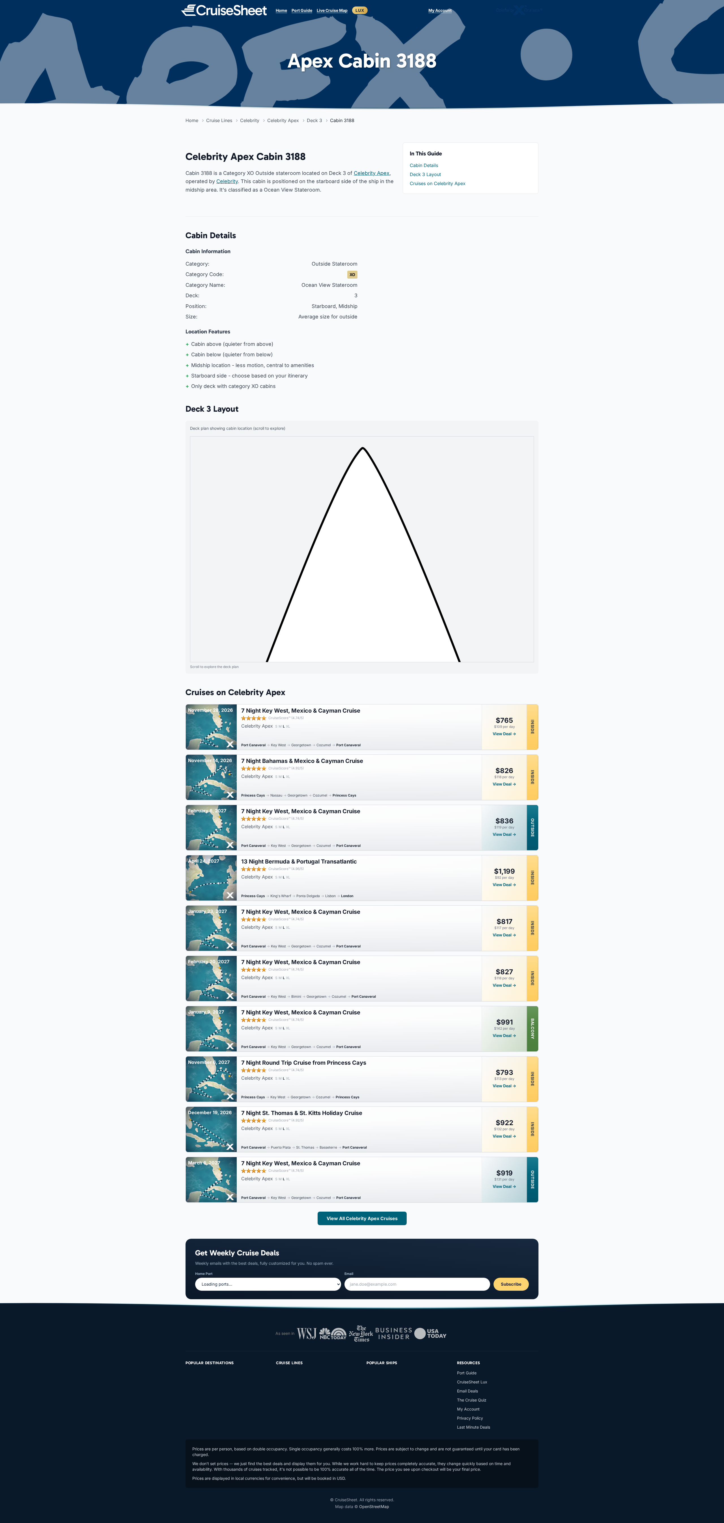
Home (281, 10)
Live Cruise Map (332, 10)
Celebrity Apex (371, 173)
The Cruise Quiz (471, 1400)
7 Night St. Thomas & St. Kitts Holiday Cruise (301, 1113)
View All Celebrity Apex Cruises (362, 1218)
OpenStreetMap (374, 1506)
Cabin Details (424, 165)
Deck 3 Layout (425, 174)
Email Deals (467, 1391)
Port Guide (302, 10)
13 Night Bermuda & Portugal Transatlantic (299, 861)
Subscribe (511, 1284)
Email (348, 1274)
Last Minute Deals (473, 1427)
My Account (440, 10)
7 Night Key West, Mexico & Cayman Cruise (300, 710)
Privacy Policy (470, 1418)
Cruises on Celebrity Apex (438, 183)
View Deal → (504, 733)
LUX (359, 10)
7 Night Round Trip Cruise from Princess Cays (303, 1062)
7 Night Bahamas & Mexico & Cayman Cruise (302, 761)
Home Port (203, 1274)
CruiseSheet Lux (472, 1381)
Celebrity (227, 181)
